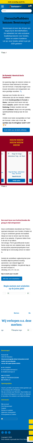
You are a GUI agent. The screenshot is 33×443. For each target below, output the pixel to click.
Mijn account (5, 404)
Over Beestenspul (6, 406)
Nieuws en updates (7, 410)
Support (3, 408)
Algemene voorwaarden (8, 412)
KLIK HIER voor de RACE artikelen (15, 130)
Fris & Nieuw (24, 439)
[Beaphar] (17, 334)
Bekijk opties (24, 180)
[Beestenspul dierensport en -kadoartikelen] (15, 6)
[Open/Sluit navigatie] (2, 6)
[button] (30, 6)
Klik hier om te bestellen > (11, 278)
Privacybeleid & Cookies (8, 414)
